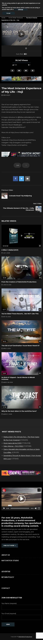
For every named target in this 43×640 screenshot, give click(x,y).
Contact (6, 588)
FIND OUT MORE (9, 545)
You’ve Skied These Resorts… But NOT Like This (20, 314)
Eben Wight (6, 95)
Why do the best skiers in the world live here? (19, 411)
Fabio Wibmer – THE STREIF (14, 446)
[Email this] (27, 178)
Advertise (6, 571)
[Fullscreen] (39, 508)
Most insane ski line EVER (13, 443)
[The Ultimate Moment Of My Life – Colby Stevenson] (39, 209)
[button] (22, 499)
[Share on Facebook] (15, 178)
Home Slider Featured (15, 18)
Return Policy (8, 577)
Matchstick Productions (25, 636)
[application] (22, 499)
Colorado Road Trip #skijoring (20, 196)
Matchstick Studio (10, 560)
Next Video (37, 203)
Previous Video (7, 190)
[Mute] (36, 508)
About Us (6, 555)
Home (3, 18)
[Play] (4, 508)
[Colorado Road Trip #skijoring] (5, 196)
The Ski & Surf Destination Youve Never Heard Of (20, 346)
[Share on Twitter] (21, 178)
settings (20, 9)
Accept (8, 13)
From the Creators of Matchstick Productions (19, 282)
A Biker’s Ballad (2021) (10, 250)
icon (21, 235)
